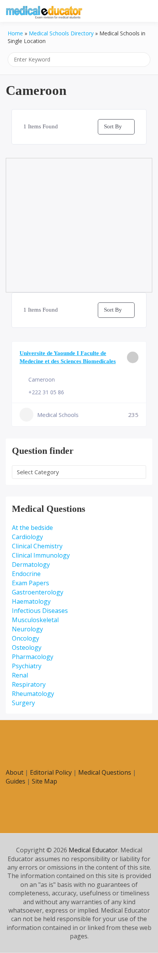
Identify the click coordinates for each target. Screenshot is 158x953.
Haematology (31, 601)
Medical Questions (104, 772)
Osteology (26, 647)
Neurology (27, 629)
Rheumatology (33, 693)
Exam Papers (30, 583)
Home (15, 33)
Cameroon (41, 379)
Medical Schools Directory (61, 33)
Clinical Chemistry (37, 546)
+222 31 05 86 (46, 392)
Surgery (23, 703)
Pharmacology (32, 656)
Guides (15, 781)
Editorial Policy (51, 772)
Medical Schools (58, 414)
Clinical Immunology (41, 555)
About (14, 772)
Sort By (113, 126)
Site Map (44, 781)
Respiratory (29, 684)
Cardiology (27, 537)
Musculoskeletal (35, 620)
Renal (20, 675)
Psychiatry (26, 666)
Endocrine (26, 573)
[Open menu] (144, 11)
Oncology (25, 638)
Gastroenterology (37, 592)
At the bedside (32, 527)
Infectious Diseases (40, 610)
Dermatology (31, 564)
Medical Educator (93, 850)
